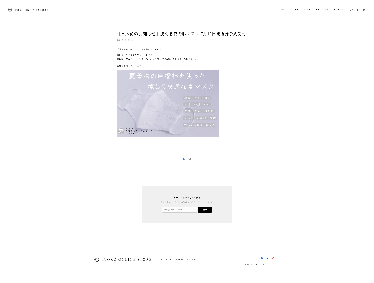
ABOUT (294, 10)
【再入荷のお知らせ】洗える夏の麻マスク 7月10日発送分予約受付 (181, 33)
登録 (205, 209)
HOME (281, 10)
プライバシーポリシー (164, 259)
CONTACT (339, 10)
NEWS (307, 10)
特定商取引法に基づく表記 (185, 259)
